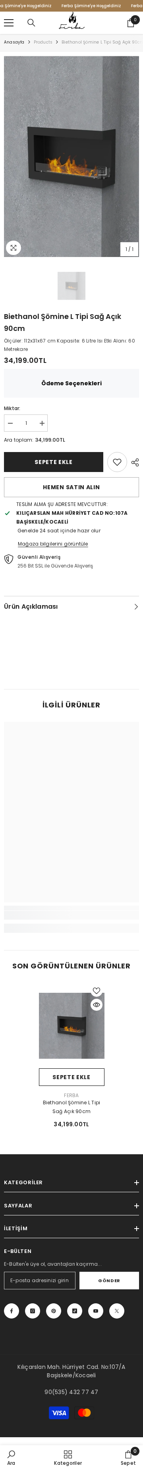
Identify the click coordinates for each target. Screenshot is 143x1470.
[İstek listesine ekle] (96, 991)
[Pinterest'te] (53, 1311)
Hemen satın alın (71, 487)
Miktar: (12, 408)
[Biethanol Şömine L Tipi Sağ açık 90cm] (71, 1026)
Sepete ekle (54, 462)
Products (43, 42)
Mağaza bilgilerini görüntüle (53, 543)
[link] (117, 462)
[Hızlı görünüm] (96, 1005)
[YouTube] (95, 1311)
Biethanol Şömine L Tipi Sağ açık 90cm (71, 1107)
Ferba (71, 1095)
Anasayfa (14, 42)
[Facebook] (11, 1311)
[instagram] (32, 1311)
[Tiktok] (74, 1311)
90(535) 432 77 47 (71, 1392)
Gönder (109, 1280)
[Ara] (31, 23)
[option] (71, 156)
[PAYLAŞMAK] (133, 462)
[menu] (9, 23)
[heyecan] (116, 1311)
